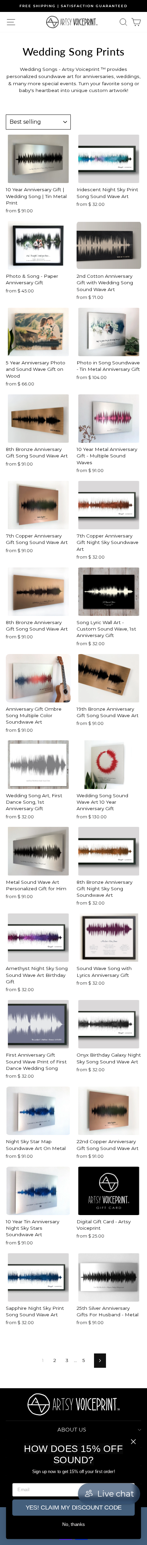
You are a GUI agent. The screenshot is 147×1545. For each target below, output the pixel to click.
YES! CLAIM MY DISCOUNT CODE (74, 1507)
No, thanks (73, 1524)
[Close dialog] (133, 1442)
